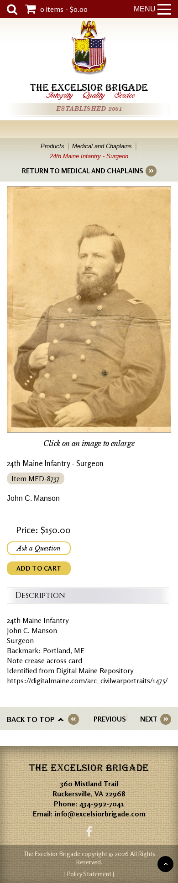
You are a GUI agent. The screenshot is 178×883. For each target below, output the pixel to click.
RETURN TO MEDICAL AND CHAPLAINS (82, 170)
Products (52, 146)
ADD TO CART (38, 568)
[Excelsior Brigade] (89, 49)
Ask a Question (39, 548)
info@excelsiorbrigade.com (100, 813)
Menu (145, 9)
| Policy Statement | (89, 874)
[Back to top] (165, 864)
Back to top (31, 719)
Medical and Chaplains (102, 146)
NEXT (148, 719)
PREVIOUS (110, 719)
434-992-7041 (101, 803)
